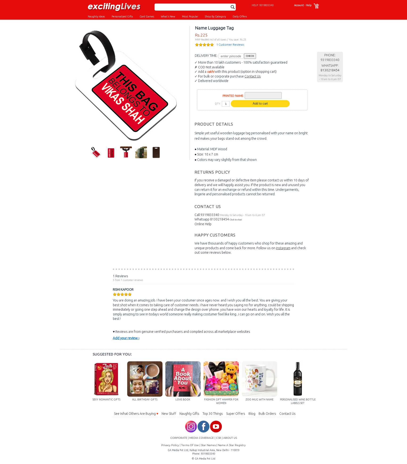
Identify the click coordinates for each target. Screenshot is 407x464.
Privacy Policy (170, 445)
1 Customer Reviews (230, 44)
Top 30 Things (213, 413)
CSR (218, 437)
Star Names (208, 445)
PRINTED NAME (233, 95)
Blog (251, 413)
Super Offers (235, 413)
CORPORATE (178, 437)
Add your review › (126, 338)
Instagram (283, 248)
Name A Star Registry (232, 445)
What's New (168, 16)
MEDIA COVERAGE (201, 437)
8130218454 (219, 219)
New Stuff (169, 413)
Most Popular (190, 16)
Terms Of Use (190, 445)
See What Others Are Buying (136, 413)
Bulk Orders (267, 413)
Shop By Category (215, 16)
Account (299, 5)
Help (308, 5)
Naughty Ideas (96, 16)
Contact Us (252, 76)
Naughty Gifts (189, 413)
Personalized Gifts (122, 16)
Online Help (203, 224)
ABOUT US (230, 437)
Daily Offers (240, 16)
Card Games (147, 16)
